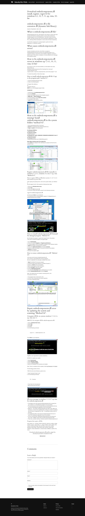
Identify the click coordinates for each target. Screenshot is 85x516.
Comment (29, 459)
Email (28, 475)
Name (28, 471)
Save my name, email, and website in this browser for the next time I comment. (42, 486)
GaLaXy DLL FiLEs (21, 2)
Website (28, 480)
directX (55, 366)
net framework (49, 366)
